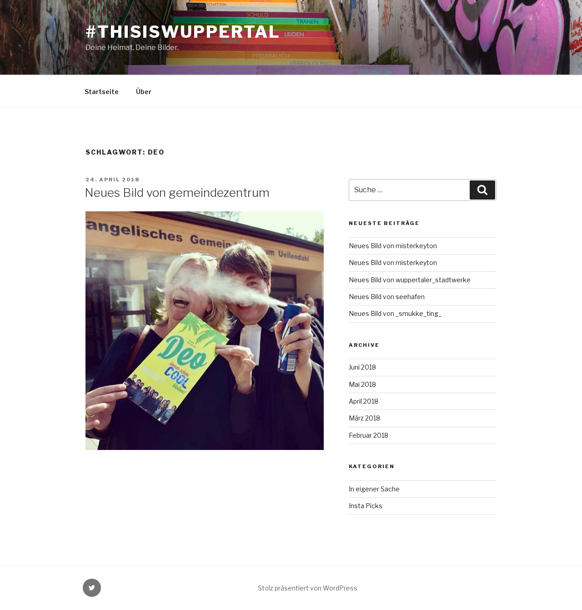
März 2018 (364, 418)
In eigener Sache (374, 489)
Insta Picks (365, 506)
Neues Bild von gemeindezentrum (177, 192)
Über (143, 91)
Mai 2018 (362, 384)
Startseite (102, 91)
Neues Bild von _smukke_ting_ (395, 313)
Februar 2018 (368, 435)
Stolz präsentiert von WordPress (307, 588)
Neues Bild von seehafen (387, 296)
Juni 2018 (362, 367)
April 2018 (363, 401)
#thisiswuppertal (183, 32)
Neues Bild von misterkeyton (393, 246)
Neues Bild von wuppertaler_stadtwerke (410, 280)
